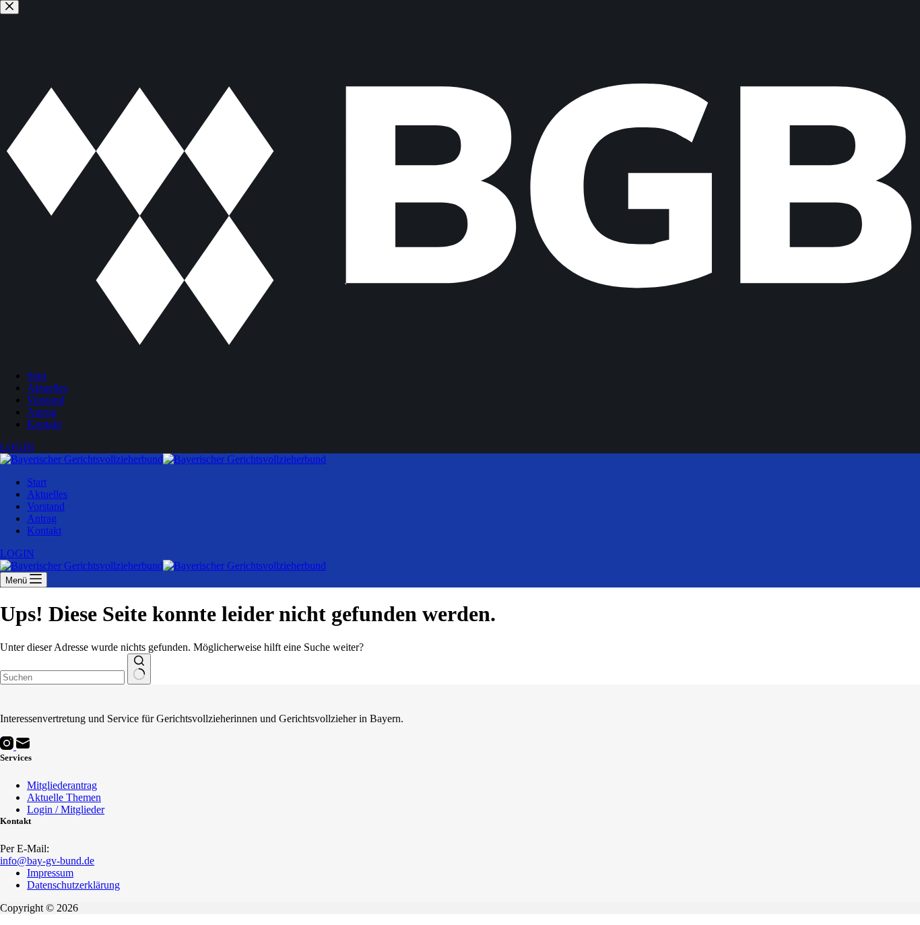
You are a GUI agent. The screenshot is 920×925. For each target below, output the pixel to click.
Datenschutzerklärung (73, 885)
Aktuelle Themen (64, 797)
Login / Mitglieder (65, 809)
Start (36, 482)
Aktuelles (47, 494)
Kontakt (44, 530)
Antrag (42, 518)
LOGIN (17, 553)
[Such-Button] (139, 668)
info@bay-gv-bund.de (47, 860)
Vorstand (46, 506)
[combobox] (62, 677)
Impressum (50, 873)
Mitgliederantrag (62, 785)
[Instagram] (8, 746)
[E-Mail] (23, 746)
